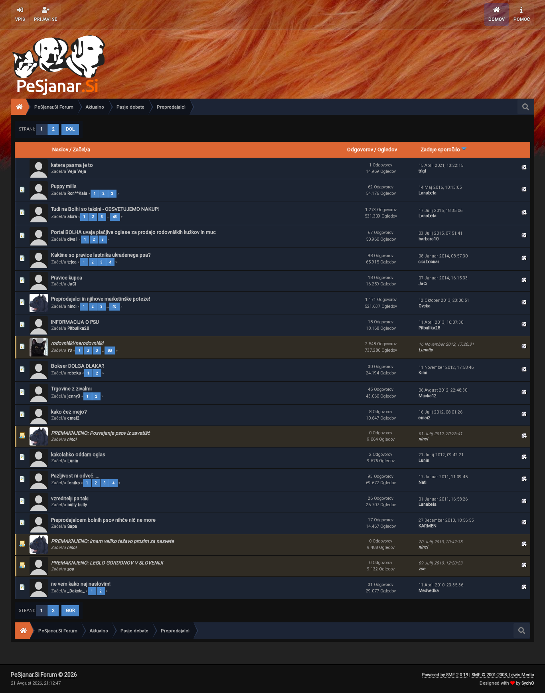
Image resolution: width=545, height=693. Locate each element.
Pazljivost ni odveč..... (75, 476)
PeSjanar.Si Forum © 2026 (44, 674)
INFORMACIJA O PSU (75, 322)
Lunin (72, 460)
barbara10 (428, 239)
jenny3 (73, 396)
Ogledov (387, 149)
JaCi (71, 284)
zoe (70, 569)
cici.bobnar (429, 261)
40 (115, 307)
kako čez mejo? (69, 412)
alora (72, 216)
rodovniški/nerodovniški (77, 343)
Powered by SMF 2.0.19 (445, 674)
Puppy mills (64, 186)
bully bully (77, 504)
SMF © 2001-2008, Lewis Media (503, 674)
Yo (69, 350)
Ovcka (424, 306)
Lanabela (427, 193)
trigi (422, 171)
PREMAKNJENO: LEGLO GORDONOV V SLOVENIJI (107, 563)
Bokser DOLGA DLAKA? (77, 366)
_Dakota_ (76, 591)
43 (115, 217)
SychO (527, 683)
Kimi (423, 372)
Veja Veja (76, 171)
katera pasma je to (72, 165)
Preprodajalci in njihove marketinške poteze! (100, 299)
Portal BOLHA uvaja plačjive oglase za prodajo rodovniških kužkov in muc (133, 232)
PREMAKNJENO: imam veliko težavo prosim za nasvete (112, 541)
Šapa (72, 526)
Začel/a (81, 149)
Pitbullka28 (78, 328)
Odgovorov (360, 149)
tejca (72, 262)
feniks (73, 482)
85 (110, 350)
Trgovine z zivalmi (71, 389)
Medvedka (429, 590)
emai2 (73, 418)
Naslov (60, 149)
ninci (72, 306)
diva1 (72, 239)
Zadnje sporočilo (441, 149)
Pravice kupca (66, 278)
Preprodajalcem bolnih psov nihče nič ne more (103, 520)
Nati (423, 482)
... (108, 217)
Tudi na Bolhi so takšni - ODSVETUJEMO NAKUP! (105, 209)
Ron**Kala (77, 193)
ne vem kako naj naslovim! (81, 584)
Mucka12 (427, 395)
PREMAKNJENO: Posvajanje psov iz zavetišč (100, 433)
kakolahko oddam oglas (78, 454)
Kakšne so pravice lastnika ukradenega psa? (100, 255)
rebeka (74, 373)
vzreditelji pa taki (70, 498)
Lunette (426, 349)
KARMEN (427, 526)
